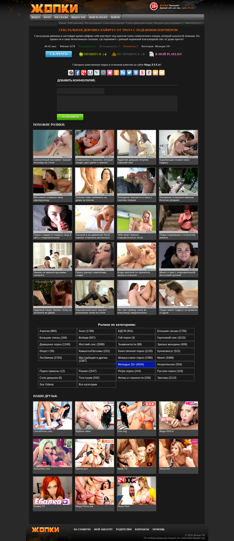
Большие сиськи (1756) (172, 331)
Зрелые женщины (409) (172, 344)
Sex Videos (47, 384)
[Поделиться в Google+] (84, 72)
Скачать (59, 54)
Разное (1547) (87, 371)
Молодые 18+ (162, 46)
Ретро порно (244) (129, 371)
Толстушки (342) (89, 377)
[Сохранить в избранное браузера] (155, 72)
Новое (62, 23)
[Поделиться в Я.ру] (149, 72)
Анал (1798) (86, 331)
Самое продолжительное (139, 23)
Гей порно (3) (126, 337)
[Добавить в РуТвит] (123, 72)
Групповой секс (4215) (171, 337)
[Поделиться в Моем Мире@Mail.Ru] (103, 72)
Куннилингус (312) (168, 351)
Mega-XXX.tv (152, 64)
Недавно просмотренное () (169, 23)
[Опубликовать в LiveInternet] (90, 72)
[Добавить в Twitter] (129, 72)
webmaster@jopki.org (193, 538)
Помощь (159, 529)
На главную (82, 529)
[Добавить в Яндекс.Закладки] (142, 72)
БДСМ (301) (125, 331)
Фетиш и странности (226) (134, 377)
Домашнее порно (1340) (55, 344)
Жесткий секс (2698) (91, 344)
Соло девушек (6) (51, 377)
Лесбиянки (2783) (51, 357)
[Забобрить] (70, 72)
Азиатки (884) (48, 331)
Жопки (50, 529)
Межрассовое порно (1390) (135, 357)
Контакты (142, 529)
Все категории (88, 384)
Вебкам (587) (87, 337)
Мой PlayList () (194, 23)
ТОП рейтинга (75, 23)
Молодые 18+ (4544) (131, 364)
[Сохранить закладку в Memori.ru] (110, 72)
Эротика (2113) (166, 377)
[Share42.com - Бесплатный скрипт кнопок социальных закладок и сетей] (162, 72)
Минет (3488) (165, 357)
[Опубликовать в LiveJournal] (97, 72)
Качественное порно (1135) (135, 351)
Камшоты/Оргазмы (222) (94, 351)
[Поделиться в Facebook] (77, 72)
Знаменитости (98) (130, 344)
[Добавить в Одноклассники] (116, 72)
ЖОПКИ (62, 7)
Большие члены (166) (53, 337)
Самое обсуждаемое (113, 23)
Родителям (124, 529)
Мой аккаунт (103, 529)
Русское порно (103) (170, 371)
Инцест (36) (47, 351)
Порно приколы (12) (52, 371)
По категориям (93, 23)
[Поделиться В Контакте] (136, 72)
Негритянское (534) (169, 364)
